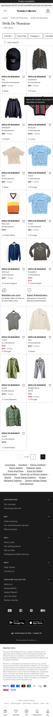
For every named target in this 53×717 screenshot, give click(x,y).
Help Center (9, 567)
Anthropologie (10, 474)
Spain (42, 703)
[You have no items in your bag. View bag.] (48, 11)
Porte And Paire (15, 471)
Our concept (10, 504)
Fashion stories (11, 600)
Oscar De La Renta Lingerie (33, 474)
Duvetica (22, 464)
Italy (47, 703)
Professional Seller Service (16, 554)
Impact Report (10, 592)
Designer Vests (33, 468)
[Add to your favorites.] (23, 76)
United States (27, 703)
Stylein (42, 477)
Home (5, 17)
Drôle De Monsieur (19, 17)
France (6, 703)
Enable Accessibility (26, 1)
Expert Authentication (37, 295)
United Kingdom (15, 703)
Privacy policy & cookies (25, 640)
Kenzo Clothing (37, 464)
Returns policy (10, 529)
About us (8, 584)
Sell (6, 538)
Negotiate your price (11, 295)
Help (6, 563)
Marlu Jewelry (16, 468)
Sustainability (10, 588)
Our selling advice (12, 546)
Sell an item (9, 550)
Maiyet (8, 477)
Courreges (10, 464)
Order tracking (11, 521)
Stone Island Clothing (24, 477)
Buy (6, 517)
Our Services (11, 500)
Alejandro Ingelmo (13, 480)
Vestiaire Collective (15, 580)
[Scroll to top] (42, 456)
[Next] (33, 456)
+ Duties (9, 85)
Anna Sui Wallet (34, 471)
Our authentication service (16, 525)
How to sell (9, 542)
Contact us (9, 571)
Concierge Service (12, 508)
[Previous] (20, 456)
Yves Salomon (26, 483)
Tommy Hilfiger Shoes (36, 480)
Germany (36, 703)
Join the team (10, 596)
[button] (48, 11)
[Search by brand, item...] (5, 11)
